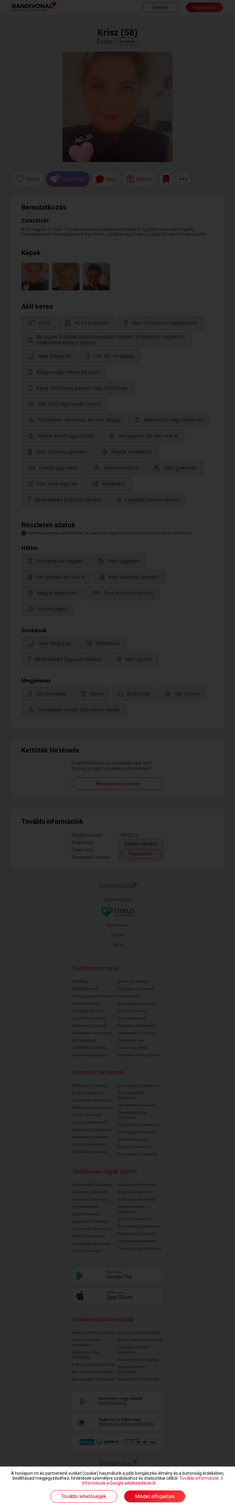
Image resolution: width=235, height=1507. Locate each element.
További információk (199, 1478)
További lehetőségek (83, 1496)
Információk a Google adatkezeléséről (118, 1483)
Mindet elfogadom (154, 1496)
